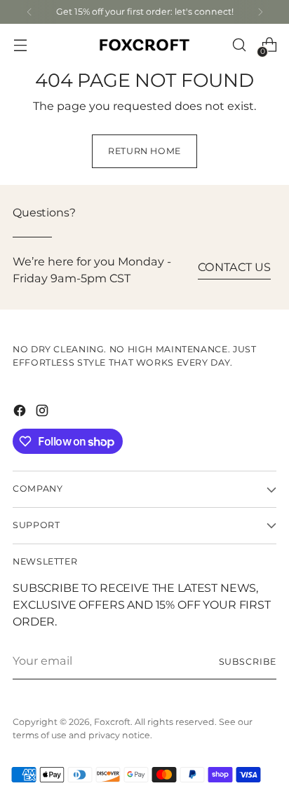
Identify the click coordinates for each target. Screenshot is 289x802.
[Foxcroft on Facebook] (21, 412)
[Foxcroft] (144, 45)
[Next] (260, 12)
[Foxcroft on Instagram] (43, 412)
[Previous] (29, 12)
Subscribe (248, 662)
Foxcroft (112, 722)
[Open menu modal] (20, 45)
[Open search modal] (238, 45)
